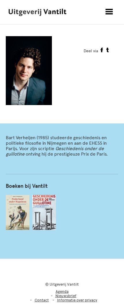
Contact (42, 300)
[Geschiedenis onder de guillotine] (44, 212)
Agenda (62, 291)
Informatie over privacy (77, 300)
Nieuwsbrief (65, 296)
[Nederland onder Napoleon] (17, 212)
